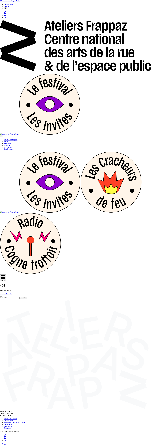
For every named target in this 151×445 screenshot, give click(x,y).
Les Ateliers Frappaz (10, 140)
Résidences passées (10, 419)
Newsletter (7, 6)
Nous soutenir (8, 4)
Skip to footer (15, 1)
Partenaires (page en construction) (15, 422)
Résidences (7, 145)
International (8, 147)
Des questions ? (9, 426)
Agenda (6, 141)
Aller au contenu (5, 1)
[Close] (1, 136)
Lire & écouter (9, 149)
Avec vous (7, 143)
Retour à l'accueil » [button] (6, 294)
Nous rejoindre (9, 424)
